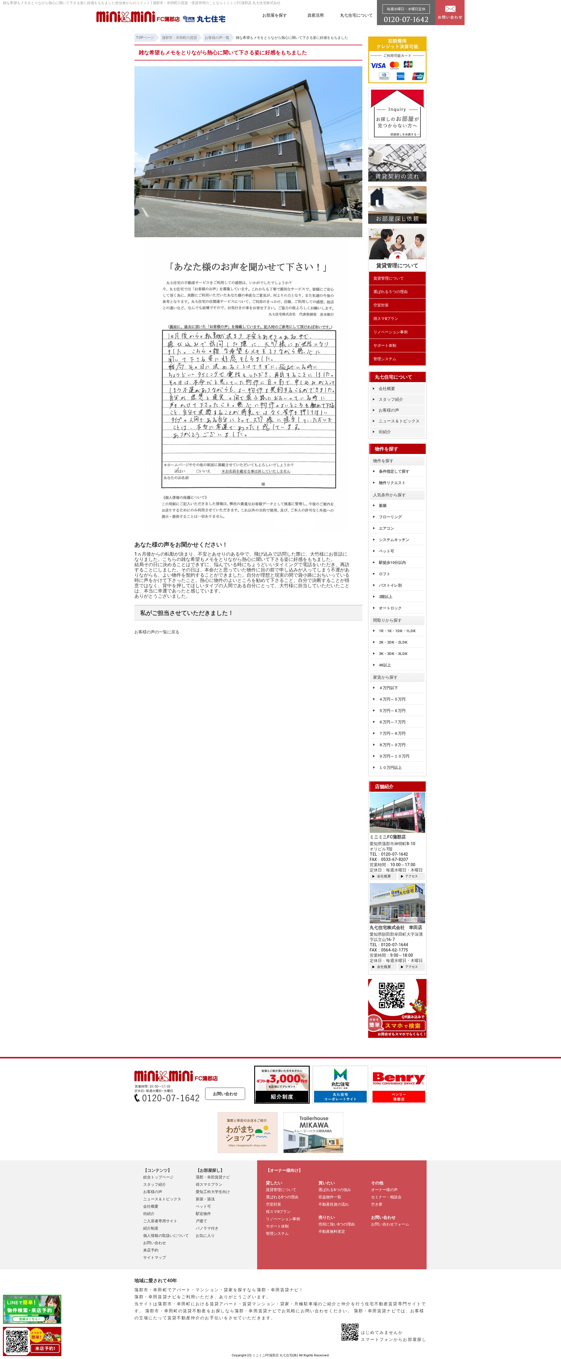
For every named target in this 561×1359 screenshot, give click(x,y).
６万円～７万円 (392, 722)
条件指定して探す (394, 471)
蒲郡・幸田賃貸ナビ (213, 1177)
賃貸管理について (388, 278)
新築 (383, 505)
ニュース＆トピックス (399, 421)
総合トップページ (158, 1177)
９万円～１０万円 (394, 756)
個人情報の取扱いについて (166, 1235)
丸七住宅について (356, 15)
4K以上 (385, 665)
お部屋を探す (274, 15)
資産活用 (315, 15)
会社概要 (387, 388)
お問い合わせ (225, 1093)
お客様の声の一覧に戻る (156, 632)
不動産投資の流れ (333, 1204)
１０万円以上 (390, 767)
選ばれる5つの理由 (282, 1197)
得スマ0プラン (385, 318)
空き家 (376, 1204)
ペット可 (386, 551)
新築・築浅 (205, 1199)
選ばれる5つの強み (334, 1190)
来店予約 (150, 1250)
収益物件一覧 (329, 1197)
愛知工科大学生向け (213, 1192)
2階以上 (385, 596)
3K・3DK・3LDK (393, 653)
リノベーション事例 (390, 332)
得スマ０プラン (209, 1184)
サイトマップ (154, 1257)
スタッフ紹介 (391, 399)
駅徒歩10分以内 (392, 562)
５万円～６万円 (392, 710)
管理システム (384, 359)
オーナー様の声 (384, 1190)
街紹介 (385, 431)
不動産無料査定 (331, 1231)
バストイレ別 (390, 585)
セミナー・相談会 (386, 1197)
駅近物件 (203, 1213)
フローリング (390, 517)
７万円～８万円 (392, 733)
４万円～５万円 (392, 699)
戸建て (201, 1221)
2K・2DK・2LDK (393, 642)
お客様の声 (389, 410)
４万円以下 (388, 688)
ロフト (384, 574)
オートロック (390, 608)
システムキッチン (394, 540)
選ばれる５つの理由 (390, 292)
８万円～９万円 (392, 745)
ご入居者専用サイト (160, 1221)
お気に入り (205, 1235)
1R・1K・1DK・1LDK (397, 631)
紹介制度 (150, 1228)
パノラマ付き (207, 1228)
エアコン (386, 528)
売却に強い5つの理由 (336, 1224)
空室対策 (381, 305)
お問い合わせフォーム (390, 1224)
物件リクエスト (392, 483)
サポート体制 (384, 345)
